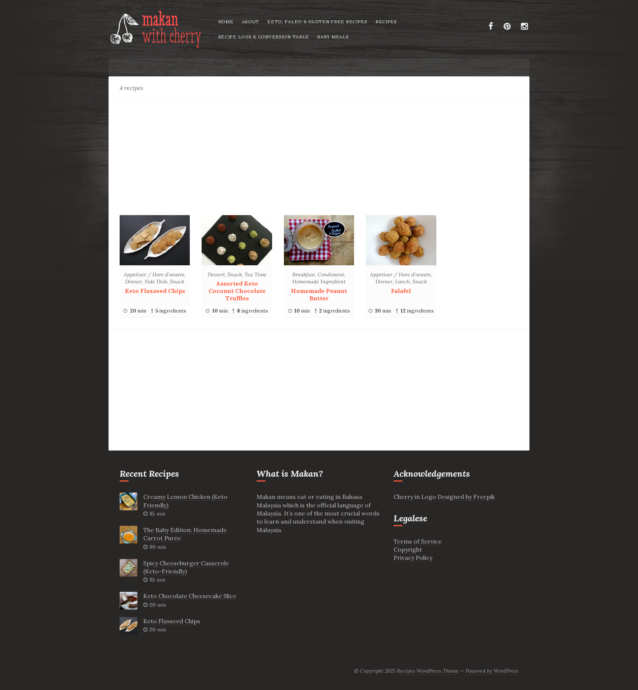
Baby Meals (333, 36)
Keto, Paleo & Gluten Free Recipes (317, 21)
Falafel (401, 290)
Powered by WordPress (492, 670)
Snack (177, 281)
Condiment (331, 274)
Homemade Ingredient (319, 281)
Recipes (386, 21)
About (251, 21)
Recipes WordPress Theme (428, 670)
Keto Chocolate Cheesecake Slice (189, 596)
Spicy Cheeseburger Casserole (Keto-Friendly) (186, 567)
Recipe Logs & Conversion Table (263, 36)
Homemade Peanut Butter (319, 294)
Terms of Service (418, 541)
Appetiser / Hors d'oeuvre (154, 274)
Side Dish (156, 281)
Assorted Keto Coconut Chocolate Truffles (237, 291)
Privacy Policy (413, 557)
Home (226, 21)
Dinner (133, 281)
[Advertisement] (319, 154)
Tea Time (255, 274)
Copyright (408, 549)
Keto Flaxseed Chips (155, 290)
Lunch (402, 281)
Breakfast (303, 274)
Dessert (216, 274)
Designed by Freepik (466, 496)
